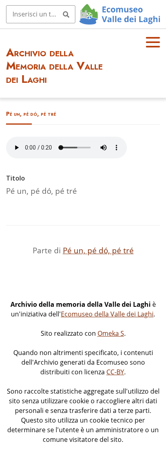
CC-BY (115, 371)
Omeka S (111, 333)
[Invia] (66, 14)
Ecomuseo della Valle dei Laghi (107, 314)
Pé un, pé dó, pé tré (98, 250)
